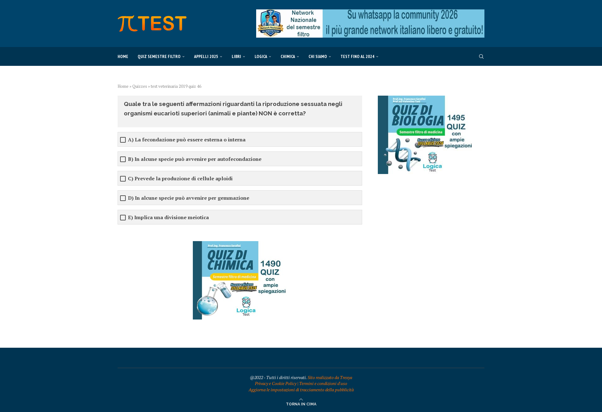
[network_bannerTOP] (370, 12)
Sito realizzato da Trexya (330, 377)
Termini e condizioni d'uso (323, 383)
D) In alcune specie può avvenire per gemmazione (188, 198)
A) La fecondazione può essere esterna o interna (187, 140)
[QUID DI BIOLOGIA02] (425, 99)
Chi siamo (318, 56)
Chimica (288, 56)
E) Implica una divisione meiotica (168, 217)
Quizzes (139, 86)
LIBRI (236, 56)
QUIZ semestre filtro (159, 56)
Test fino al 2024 (357, 56)
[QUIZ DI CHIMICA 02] (240, 244)
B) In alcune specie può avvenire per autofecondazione (194, 159)
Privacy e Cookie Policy (275, 383)
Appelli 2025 (206, 56)
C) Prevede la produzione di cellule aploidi (180, 179)
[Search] (481, 56)
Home (123, 56)
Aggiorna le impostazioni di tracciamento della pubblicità (301, 390)
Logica (261, 56)
